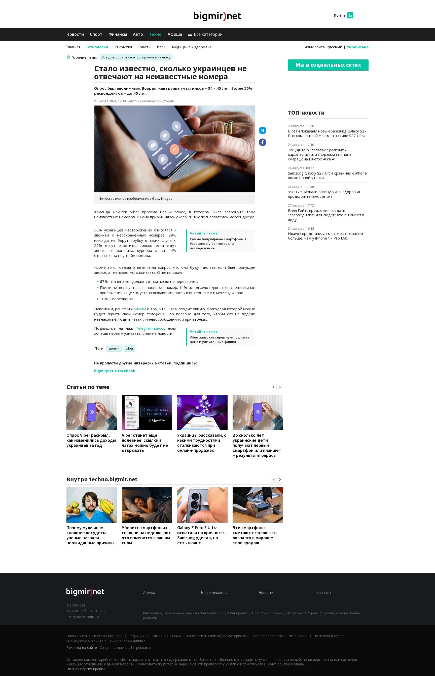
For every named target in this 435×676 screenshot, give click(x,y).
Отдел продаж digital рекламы (125, 647)
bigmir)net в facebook (114, 370)
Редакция (136, 635)
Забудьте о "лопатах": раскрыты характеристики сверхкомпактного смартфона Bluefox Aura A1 (319, 154)
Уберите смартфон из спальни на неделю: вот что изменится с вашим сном (146, 535)
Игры (161, 46)
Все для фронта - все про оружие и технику (136, 57)
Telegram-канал (150, 328)
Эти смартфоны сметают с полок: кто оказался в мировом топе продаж (255, 535)
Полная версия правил (85, 668)
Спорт (96, 34)
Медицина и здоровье (192, 46)
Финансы (117, 34)
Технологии (97, 46)
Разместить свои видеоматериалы (217, 635)
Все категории (208, 34)
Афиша (175, 34)
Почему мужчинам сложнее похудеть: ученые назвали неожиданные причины (90, 535)
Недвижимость (214, 592)
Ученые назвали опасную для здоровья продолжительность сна (324, 194)
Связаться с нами (166, 635)
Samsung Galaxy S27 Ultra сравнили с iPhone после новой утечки (327, 175)
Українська (358, 46)
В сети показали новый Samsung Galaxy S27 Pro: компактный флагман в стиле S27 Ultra (327, 133)
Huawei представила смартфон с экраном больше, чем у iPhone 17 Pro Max (325, 236)
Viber (129, 348)
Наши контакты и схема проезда (94, 635)
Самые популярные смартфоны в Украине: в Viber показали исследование (218, 243)
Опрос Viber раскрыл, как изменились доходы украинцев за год (91, 440)
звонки (114, 348)
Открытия (123, 46)
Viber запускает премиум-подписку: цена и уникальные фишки (220, 339)
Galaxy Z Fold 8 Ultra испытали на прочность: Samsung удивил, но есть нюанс (202, 535)
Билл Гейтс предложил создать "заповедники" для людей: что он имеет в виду (326, 215)
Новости (75, 34)
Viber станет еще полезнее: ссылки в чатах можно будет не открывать (145, 442)
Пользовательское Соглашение (280, 635)
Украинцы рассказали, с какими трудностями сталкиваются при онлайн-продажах (201, 442)
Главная (73, 46)
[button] (274, 387)
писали (140, 308)
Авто (138, 34)
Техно (155, 34)
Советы (144, 46)
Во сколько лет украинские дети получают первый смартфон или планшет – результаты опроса (257, 445)
